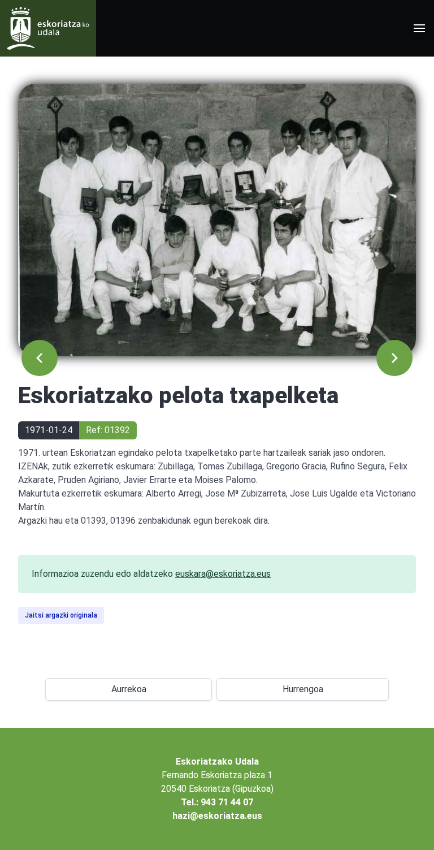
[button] (419, 28)
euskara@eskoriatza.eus (223, 573)
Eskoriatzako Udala (217, 761)
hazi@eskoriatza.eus (217, 815)
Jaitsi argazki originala (61, 615)
